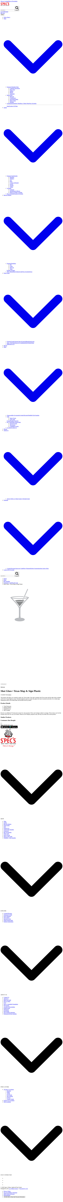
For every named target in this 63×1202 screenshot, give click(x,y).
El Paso (8, 1097)
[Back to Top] (1, 723)
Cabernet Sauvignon (15, 88)
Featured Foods (10, 341)
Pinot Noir (12, 89)
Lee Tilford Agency (13, 1188)
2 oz (10, 694)
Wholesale (6, 1009)
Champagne (10, 103)
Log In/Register (4, 11)
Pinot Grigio (13, 100)
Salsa (13, 343)
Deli (8, 344)
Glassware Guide (19, 568)
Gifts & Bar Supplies (9, 829)
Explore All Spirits (18, 193)
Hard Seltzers (16, 271)
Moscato (12, 96)
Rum (11, 181)
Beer (15, 263)
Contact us (14, 427)
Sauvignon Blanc (14, 99)
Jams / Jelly (9, 343)
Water (32, 343)
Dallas (8, 1092)
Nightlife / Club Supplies (10, 838)
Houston (9, 1091)
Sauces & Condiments (20, 343)
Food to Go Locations (9, 1100)
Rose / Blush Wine (24, 103)
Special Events (13, 423)
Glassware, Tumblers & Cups (11, 582)
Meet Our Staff (7, 1000)
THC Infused (10, 271)
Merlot (11, 92)
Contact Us (21, 498)
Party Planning (27, 568)
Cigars (8, 421)
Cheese (16, 341)
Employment (27, 498)
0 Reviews (3, 684)
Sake (8, 106)
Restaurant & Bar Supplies (10, 1013)
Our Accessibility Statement (10, 1192)
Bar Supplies (7, 581)
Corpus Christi (10, 1099)
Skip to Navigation (12, 1)
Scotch (11, 184)
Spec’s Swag (7, 835)
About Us (9, 498)
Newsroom (12, 425)
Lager (11, 266)
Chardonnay (13, 98)
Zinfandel (12, 94)
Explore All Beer (11, 270)
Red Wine (16, 87)
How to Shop (15, 498)
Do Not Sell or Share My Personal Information (14, 1196)
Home (5, 578)
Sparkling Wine (16, 103)
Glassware (9, 415)
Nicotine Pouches (14, 421)
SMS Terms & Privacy (9, 1194)
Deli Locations (7, 1102)
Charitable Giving (14, 426)
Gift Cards (12, 419)
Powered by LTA (23, 1188)
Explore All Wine (13, 106)
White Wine (10, 95)
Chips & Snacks (22, 341)
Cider (21, 271)
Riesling (12, 102)
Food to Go (11, 344)
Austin (8, 1093)
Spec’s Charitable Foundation (11, 1004)
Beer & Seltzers (7, 824)
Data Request (7, 1195)
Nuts (30, 341)
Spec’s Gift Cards (8, 836)
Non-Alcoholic (32, 103)
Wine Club (6, 833)
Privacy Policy (7, 1191)
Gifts (8, 416)
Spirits (15, 176)
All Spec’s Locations (9, 1089)
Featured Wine (10, 87)
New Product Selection (9, 1012)
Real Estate (6, 1011)
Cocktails (9, 188)
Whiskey (12, 178)
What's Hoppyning (16, 422)
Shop (5, 580)
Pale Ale (12, 267)
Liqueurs (12, 189)
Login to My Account (9, 570)
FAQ (5, 1002)
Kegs (31, 271)
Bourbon (12, 177)
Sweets (32, 341)
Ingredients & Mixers (15, 191)
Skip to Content (4, 1)
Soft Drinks (28, 343)
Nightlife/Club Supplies (33, 415)
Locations (9, 427)
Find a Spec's (7, 17)
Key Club (9, 422)
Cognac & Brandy (14, 182)
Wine (5, 821)
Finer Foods (7, 825)
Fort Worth (9, 1095)
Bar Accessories (16, 415)
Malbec (11, 91)
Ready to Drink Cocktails (16, 192)
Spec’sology (7, 917)
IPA (11, 265)
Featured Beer (10, 263)
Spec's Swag (13, 418)
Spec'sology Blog (44, 568)
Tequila (11, 185)
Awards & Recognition (9, 1007)
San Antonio (10, 1096)
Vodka (11, 187)
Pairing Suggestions (35, 568)
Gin (11, 180)
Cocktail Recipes (24, 415)
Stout (11, 269)
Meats (27, 341)
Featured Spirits (10, 176)
